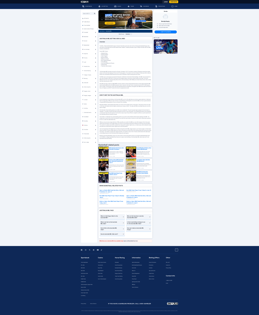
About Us (133, 270)
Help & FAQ (134, 276)
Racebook (146, 6)
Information (136, 258)
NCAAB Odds (83, 281)
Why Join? (168, 262)
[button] (101, 19)
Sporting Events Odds (136, 281)
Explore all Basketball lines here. (131, 240)
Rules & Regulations (135, 273)
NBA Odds (83, 267)
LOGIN (166, 2)
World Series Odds (84, 273)
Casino (119, 6)
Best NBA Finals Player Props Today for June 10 (139, 190)
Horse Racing (120, 258)
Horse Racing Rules (118, 265)
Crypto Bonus (151, 273)
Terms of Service (135, 287)
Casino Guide (100, 276)
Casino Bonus (151, 276)
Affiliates (133, 284)
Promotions (161, 6)
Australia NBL (109, 31)
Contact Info (170, 276)
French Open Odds (84, 292)
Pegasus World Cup (118, 273)
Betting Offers (154, 258)
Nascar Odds (83, 287)
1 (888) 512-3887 (169, 280)
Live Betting (104, 6)
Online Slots (100, 273)
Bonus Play (100, 267)
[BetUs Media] (82, 250)
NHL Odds (83, 276)
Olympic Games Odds (85, 290)
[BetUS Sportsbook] (85, 2)
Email (167, 283)
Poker (132, 6)
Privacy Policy (168, 267)
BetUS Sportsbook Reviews (137, 265)
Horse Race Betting (118, 270)
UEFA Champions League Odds (86, 284)
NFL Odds (83, 265)
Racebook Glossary (118, 267)
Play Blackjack (100, 270)
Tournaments (100, 265)
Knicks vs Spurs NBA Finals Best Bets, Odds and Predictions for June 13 (116, 161)
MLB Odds (83, 270)
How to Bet (134, 267)
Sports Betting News (135, 262)
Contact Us (168, 265)
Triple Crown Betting (118, 276)
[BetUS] (166, 303)
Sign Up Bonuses (152, 270)
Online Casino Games (102, 262)
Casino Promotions (152, 262)
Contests (150, 267)
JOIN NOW (173, 2)
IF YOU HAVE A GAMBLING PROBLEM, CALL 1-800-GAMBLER (129, 303)
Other (168, 258)
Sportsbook (88, 6)
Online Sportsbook (84, 262)
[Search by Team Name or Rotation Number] (94, 13)
